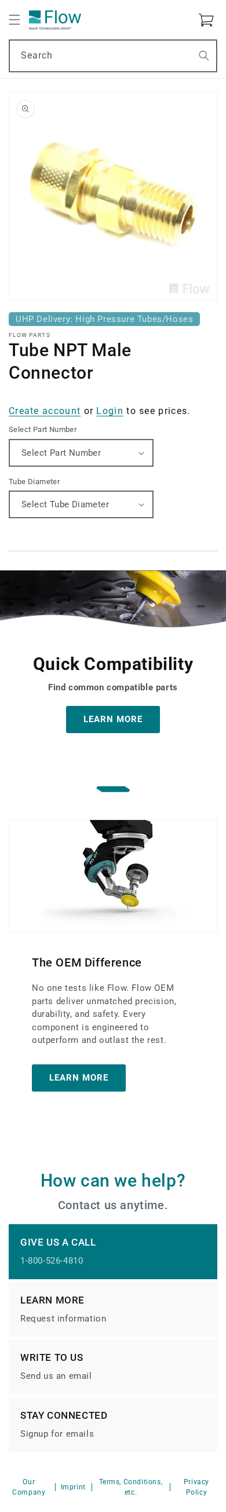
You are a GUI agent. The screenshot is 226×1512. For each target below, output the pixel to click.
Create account (45, 410)
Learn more (78, 1077)
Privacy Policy (196, 1487)
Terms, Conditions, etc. (131, 1487)
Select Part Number (42, 429)
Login (109, 410)
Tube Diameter (34, 481)
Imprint (73, 1487)
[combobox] (113, 56)
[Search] (204, 55)
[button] (14, 20)
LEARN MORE (113, 719)
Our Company (28, 1487)
